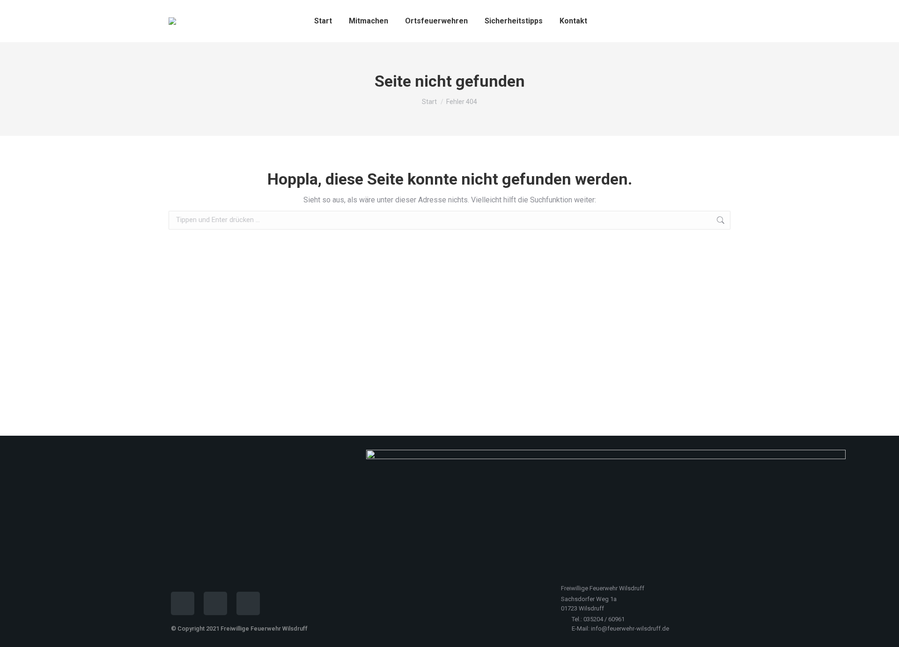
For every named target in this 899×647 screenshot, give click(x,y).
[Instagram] (215, 603)
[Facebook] (182, 603)
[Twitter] (248, 603)
